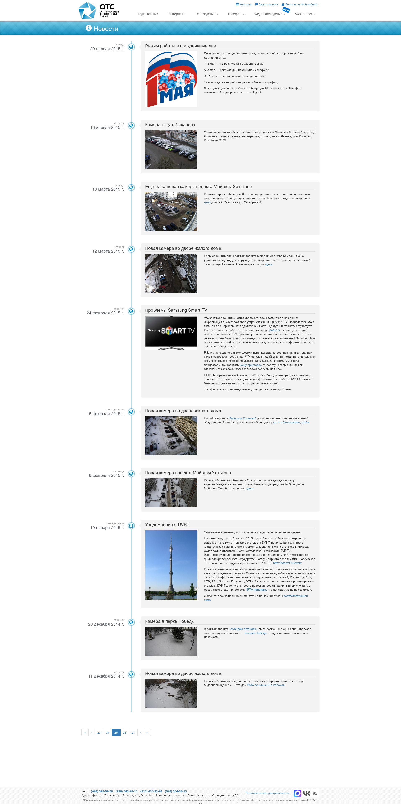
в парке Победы (256, 633)
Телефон (235, 13)
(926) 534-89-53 (176, 791)
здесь (268, 264)
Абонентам (304, 13)
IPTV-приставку (256, 589)
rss (306, 793)
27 (133, 732)
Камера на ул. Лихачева (170, 124)
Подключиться (148, 13)
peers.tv (274, 330)
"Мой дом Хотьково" (242, 418)
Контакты (245, 4)
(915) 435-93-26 (151, 791)
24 (107, 732)
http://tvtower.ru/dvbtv (287, 563)
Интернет (176, 13)
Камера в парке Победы (170, 621)
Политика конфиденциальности (267, 793)
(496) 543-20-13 (126, 791)
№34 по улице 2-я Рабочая (266, 685)
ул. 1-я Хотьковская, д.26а (291, 422)
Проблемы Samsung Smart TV (176, 310)
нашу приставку (250, 365)
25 (116, 732)
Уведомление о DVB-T (167, 524)
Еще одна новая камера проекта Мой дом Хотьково (198, 186)
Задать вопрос (268, 4)
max (297, 793)
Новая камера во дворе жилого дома (183, 248)
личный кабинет (302, 4)
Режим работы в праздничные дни (180, 45)
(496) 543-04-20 (102, 791)
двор (207, 202)
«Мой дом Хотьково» (243, 628)
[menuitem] (148, 13)
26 (124, 732)
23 (99, 732)
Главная (99, 10)
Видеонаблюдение (268, 13)
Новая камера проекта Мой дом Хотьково (188, 472)
